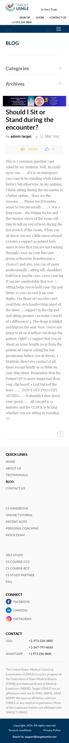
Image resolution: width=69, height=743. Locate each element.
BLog (10, 481)
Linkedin (20, 610)
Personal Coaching (22, 528)
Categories (17, 68)
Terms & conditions (19, 730)
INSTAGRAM (22, 619)
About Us (13, 468)
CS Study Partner (20, 575)
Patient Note (16, 521)
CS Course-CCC (18, 561)
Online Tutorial (19, 515)
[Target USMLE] (17, 7)
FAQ (9, 581)
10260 (32, 149)
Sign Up (25, 17)
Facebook (21, 601)
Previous (60, 433)
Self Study (14, 555)
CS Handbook (17, 508)
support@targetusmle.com (41, 736)
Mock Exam (15, 535)
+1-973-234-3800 (41, 641)
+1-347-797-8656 (41, 647)
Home (10, 461)
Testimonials (17, 475)
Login (40, 17)
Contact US (15, 488)
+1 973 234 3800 (22, 22)
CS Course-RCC (18, 568)
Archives (15, 84)
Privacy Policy (52, 730)
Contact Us (58, 17)
